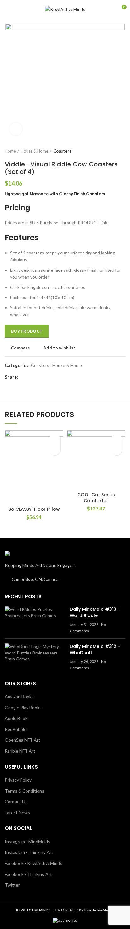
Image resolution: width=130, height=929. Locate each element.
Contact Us (16, 801)
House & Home (34, 150)
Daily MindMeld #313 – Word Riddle (95, 612)
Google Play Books (23, 707)
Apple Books (17, 718)
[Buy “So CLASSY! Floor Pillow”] (54, 449)
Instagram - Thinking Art (29, 852)
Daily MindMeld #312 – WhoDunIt (95, 649)
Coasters (62, 150)
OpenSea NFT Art (22, 740)
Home (10, 150)
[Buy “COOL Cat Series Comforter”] (116, 449)
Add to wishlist (59, 348)
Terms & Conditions (24, 790)
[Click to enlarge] (15, 129)
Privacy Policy (18, 779)
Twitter (12, 884)
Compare (20, 348)
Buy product (26, 331)
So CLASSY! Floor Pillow (34, 509)
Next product (122, 151)
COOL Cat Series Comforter (96, 498)
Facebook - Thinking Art (28, 874)
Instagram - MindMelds (27, 841)
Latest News (17, 812)
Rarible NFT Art (20, 751)
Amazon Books (19, 696)
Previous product (109, 151)
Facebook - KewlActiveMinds (33, 863)
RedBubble (16, 729)
